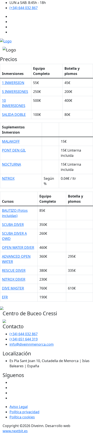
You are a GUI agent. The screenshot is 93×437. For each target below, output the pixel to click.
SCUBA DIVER (13, 224)
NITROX (8, 178)
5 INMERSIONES (15, 91)
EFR (5, 297)
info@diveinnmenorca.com (32, 344)
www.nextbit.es (15, 431)
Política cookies (22, 417)
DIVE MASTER (13, 288)
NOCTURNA (11, 164)
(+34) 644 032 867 (24, 7)
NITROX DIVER (13, 279)
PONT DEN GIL (14, 150)
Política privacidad (24, 411)
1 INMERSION (13, 82)
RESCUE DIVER (14, 270)
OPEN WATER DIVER (18, 247)
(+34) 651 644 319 (24, 339)
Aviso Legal (19, 406)
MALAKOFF (11, 141)
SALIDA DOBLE (14, 114)
